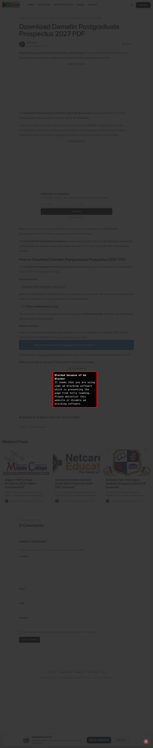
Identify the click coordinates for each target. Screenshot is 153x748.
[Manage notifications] (146, 741)
